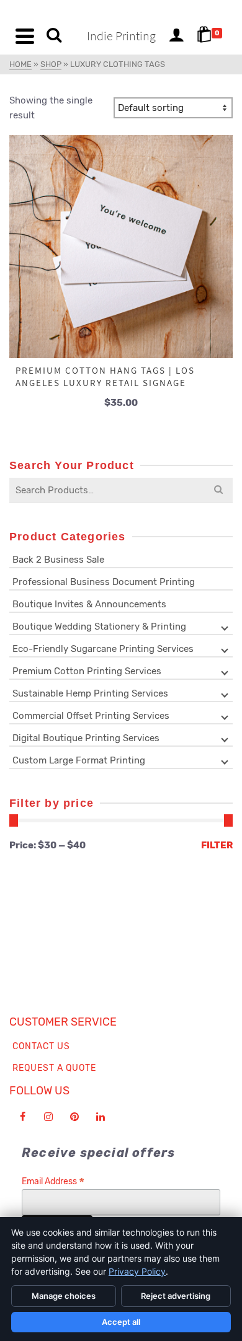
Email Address (53, 1181)
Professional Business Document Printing (103, 581)
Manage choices (64, 1296)
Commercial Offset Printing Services (90, 715)
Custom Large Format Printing (78, 760)
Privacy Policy (137, 1271)
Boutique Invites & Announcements (89, 604)
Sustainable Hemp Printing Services (90, 693)
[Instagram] (48, 1116)
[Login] (176, 36)
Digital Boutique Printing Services (85, 738)
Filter (217, 845)
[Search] (54, 36)
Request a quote (54, 1068)
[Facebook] (22, 1116)
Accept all (121, 1322)
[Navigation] (24, 36)
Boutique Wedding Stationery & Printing (99, 626)
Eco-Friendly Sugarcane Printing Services (103, 648)
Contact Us (41, 1046)
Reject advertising (175, 1296)
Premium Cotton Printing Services (86, 671)
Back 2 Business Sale (58, 559)
